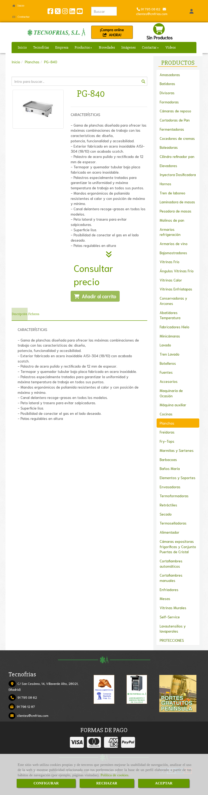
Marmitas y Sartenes (177, 450)
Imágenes (128, 47)
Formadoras (169, 101)
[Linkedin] (72, 12)
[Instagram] (65, 12)
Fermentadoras (172, 129)
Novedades (107, 47)
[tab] (20, 314)
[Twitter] (58, 12)
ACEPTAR (163, 783)
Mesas (165, 598)
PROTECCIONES (172, 640)
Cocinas (166, 413)
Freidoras (167, 431)
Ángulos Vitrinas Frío (177, 270)
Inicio (20, 5)
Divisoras (167, 92)
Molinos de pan (172, 220)
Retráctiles (168, 504)
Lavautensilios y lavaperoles (173, 628)
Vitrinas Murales (173, 607)
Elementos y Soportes (177, 477)
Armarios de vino (173, 243)
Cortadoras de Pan (175, 119)
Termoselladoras (173, 522)
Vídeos (171, 47)
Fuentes (166, 372)
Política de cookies (114, 775)
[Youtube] (79, 12)
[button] (191, 11)
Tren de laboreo (172, 192)
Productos (82, 47)
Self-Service (170, 616)
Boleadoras (169, 147)
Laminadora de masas (177, 201)
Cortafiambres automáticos (171, 563)
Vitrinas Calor (171, 279)
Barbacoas (168, 459)
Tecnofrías (41, 47)
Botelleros (168, 363)
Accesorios (169, 381)
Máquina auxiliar (173, 404)
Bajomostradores (173, 252)
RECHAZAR (106, 783)
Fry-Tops (167, 441)
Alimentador (169, 532)
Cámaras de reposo (175, 110)
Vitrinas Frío (169, 261)
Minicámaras (170, 335)
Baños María (170, 468)
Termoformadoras (174, 495)
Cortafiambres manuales (171, 578)
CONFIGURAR (46, 783)
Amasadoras (170, 74)
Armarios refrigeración (170, 232)
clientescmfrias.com (32, 715)
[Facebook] (50, 12)
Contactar (23, 17)
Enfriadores (169, 589)
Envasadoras (170, 486)
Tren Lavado (169, 354)
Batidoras (167, 83)
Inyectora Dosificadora (178, 174)
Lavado (165, 344)
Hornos (165, 183)
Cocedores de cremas (177, 138)
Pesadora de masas (175, 210)
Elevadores (168, 165)
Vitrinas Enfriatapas (176, 288)
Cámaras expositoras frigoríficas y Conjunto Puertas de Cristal (178, 546)
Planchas (167, 422)
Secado (166, 513)
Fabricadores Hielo (174, 326)
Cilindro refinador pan (177, 156)
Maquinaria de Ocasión (171, 393)
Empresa (61, 47)
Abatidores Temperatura (170, 315)
